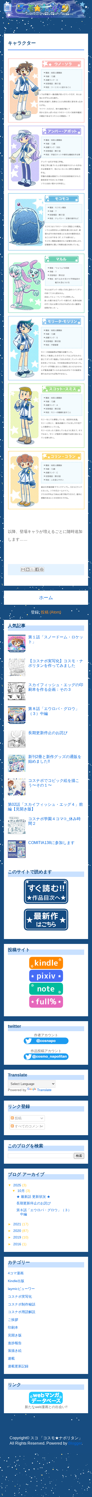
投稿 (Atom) (51, 612)
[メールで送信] (23, 569)
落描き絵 (15, 1351)
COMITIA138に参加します (51, 843)
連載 (11, 1358)
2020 (17, 1231)
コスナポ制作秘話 (21, 1304)
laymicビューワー (21, 1289)
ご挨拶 (13, 1320)
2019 (17, 1237)
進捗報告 (15, 1343)
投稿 (18, 1118)
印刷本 (13, 1327)
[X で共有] (32, 569)
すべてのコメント (28, 1126)
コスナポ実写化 (20, 1296)
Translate (44, 1090)
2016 (17, 1244)
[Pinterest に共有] (41, 569)
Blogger (75, 1443)
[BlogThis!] (27, 569)
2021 (17, 1224)
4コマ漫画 (16, 1273)
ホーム (46, 597)
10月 (21, 1191)
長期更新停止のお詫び (47, 733)
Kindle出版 (16, 1281)
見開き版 (15, 1335)
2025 (17, 1185)
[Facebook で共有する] (37, 569)
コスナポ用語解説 (21, 1312)
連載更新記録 (18, 1366)
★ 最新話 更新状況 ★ (33, 1197)
